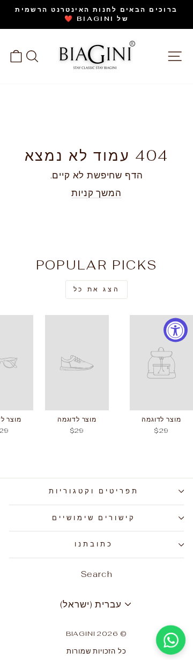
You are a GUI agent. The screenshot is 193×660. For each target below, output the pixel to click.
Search (97, 574)
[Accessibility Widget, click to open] (176, 330)
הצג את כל (96, 289)
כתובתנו (94, 544)
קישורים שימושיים (94, 517)
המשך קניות (96, 193)
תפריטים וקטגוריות (94, 491)
